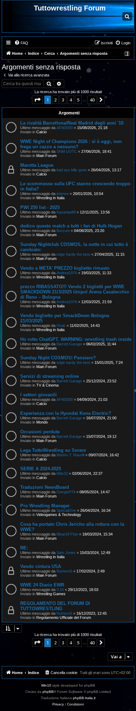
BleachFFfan (67, 534)
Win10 (46, 685)
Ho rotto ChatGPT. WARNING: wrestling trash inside (75, 339)
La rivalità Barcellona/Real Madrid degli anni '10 (71, 123)
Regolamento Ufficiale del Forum (63, 617)
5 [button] (78, 100)
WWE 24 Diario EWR (42, 584)
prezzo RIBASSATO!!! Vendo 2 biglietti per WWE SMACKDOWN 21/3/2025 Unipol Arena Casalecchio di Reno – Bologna (74, 292)
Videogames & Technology (58, 514)
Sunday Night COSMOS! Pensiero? (58, 357)
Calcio (41, 132)
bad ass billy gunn (71, 170)
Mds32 (62, 473)
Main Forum (46, 156)
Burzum (63, 231)
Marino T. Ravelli (70, 455)
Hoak (61, 325)
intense (62, 194)
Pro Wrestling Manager (45, 505)
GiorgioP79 (65, 492)
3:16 (60, 589)
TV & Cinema (47, 385)
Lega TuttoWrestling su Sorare (53, 450)
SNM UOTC (66, 151)
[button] (37, 100)
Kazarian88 (66, 212)
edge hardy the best (73, 254)
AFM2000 (64, 128)
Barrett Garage (69, 344)
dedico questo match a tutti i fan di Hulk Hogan (71, 226)
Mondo (42, 422)
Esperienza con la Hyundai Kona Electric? (65, 413)
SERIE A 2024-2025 (40, 468)
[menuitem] (21, 43)
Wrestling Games (51, 594)
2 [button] (55, 100)
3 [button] (63, 100)
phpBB (48, 692)
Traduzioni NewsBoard (44, 487)
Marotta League (36, 165)
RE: (24, 548)
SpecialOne (66, 510)
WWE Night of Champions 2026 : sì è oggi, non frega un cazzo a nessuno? (71, 144)
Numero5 (64, 571)
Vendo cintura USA (40, 566)
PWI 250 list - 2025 (40, 207)
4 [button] (70, 100)
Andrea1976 (66, 273)
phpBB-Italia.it (84, 698)
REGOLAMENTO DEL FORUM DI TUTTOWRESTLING (55, 606)
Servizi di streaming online (49, 376)
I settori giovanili (38, 394)
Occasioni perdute (40, 431)
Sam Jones (66, 553)
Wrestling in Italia (50, 198)
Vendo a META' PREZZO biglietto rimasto (64, 268)
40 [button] (92, 100)
